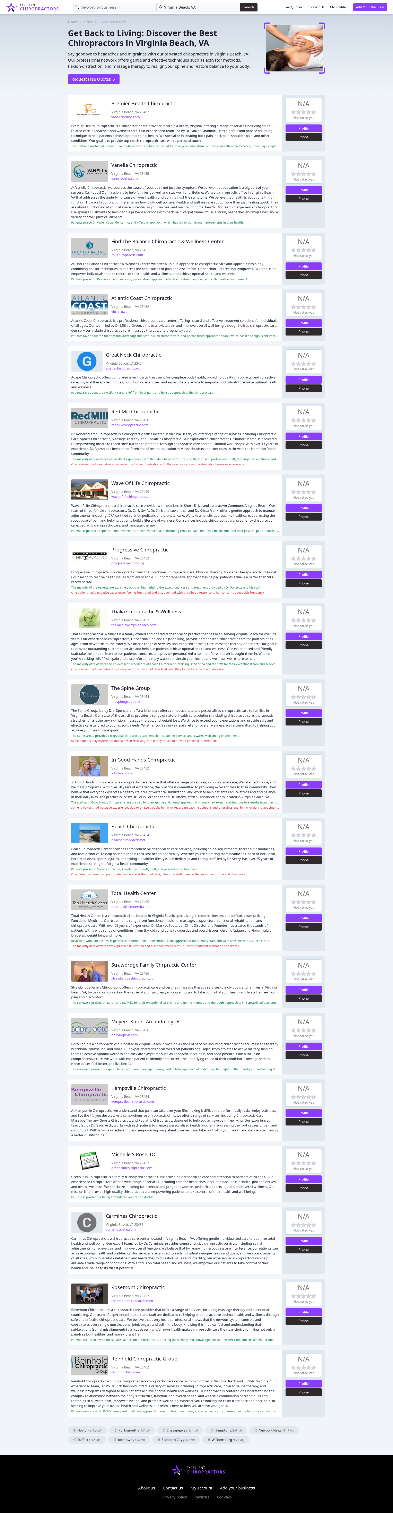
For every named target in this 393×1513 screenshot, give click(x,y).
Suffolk (89, 1439)
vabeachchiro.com (125, 117)
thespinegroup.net (125, 701)
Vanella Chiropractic (134, 165)
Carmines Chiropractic (131, 1215)
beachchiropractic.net (128, 840)
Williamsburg (227, 1439)
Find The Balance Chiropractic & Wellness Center (167, 241)
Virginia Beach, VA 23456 (130, 420)
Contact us (173, 1488)
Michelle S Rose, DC (134, 1154)
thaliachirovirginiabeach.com (133, 625)
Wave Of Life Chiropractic (140, 483)
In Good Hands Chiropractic (143, 759)
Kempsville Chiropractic (138, 1088)
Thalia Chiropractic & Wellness (146, 611)
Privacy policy (174, 1497)
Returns (201, 1497)
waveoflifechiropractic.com (132, 496)
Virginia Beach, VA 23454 (124, 363)
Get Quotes (293, 7)
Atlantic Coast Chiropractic (142, 298)
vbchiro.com (121, 311)
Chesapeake (182, 1430)
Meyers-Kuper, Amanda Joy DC (146, 1021)
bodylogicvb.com (124, 1035)
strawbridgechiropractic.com (134, 978)
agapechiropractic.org (123, 368)
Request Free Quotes (91, 79)
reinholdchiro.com (125, 1372)
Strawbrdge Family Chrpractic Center (153, 964)
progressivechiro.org (127, 563)
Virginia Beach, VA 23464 (130, 1096)
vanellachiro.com (124, 178)
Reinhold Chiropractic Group (144, 1358)
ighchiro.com (121, 773)
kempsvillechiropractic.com (132, 1101)
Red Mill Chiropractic (135, 411)
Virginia (90, 21)
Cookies (224, 1497)
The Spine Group (130, 688)
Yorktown (131, 1439)
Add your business (237, 1488)
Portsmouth (134, 1430)
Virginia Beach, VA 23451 (130, 250)
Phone (304, 137)
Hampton (228, 1430)
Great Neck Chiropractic (133, 354)
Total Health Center (133, 893)
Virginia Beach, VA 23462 (130, 112)
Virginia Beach (114, 21)
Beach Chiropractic (133, 826)
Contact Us (316, 7)
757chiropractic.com (127, 255)
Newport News (276, 1430)
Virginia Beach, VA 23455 (130, 173)
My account (201, 1488)
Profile (303, 128)
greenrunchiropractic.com (131, 1168)
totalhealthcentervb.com (130, 906)
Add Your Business (370, 7)
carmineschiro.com (121, 1229)
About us (146, 1488)
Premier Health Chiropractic (143, 103)
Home (73, 21)
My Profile (338, 7)
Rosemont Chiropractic (138, 1287)
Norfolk (89, 1430)
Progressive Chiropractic (139, 549)
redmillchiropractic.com (129, 425)
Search (248, 7)
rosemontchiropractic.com (132, 1300)
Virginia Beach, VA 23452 (130, 558)
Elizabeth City (178, 1439)
